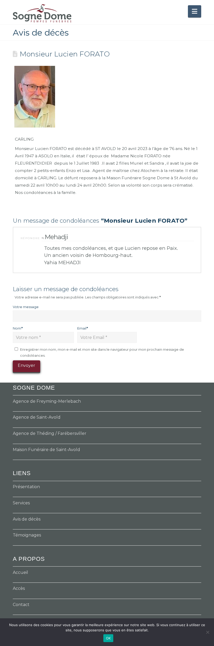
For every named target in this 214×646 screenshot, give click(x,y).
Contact (21, 604)
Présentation (26, 486)
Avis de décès (26, 519)
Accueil (20, 572)
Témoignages (27, 535)
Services (21, 502)
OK (108, 638)
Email (82, 328)
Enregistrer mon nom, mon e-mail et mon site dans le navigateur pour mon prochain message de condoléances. (102, 352)
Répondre (31, 238)
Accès (19, 588)
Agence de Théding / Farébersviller (49, 433)
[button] (194, 11)
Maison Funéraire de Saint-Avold (46, 449)
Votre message (26, 307)
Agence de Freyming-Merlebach (47, 401)
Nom (18, 328)
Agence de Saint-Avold (37, 417)
